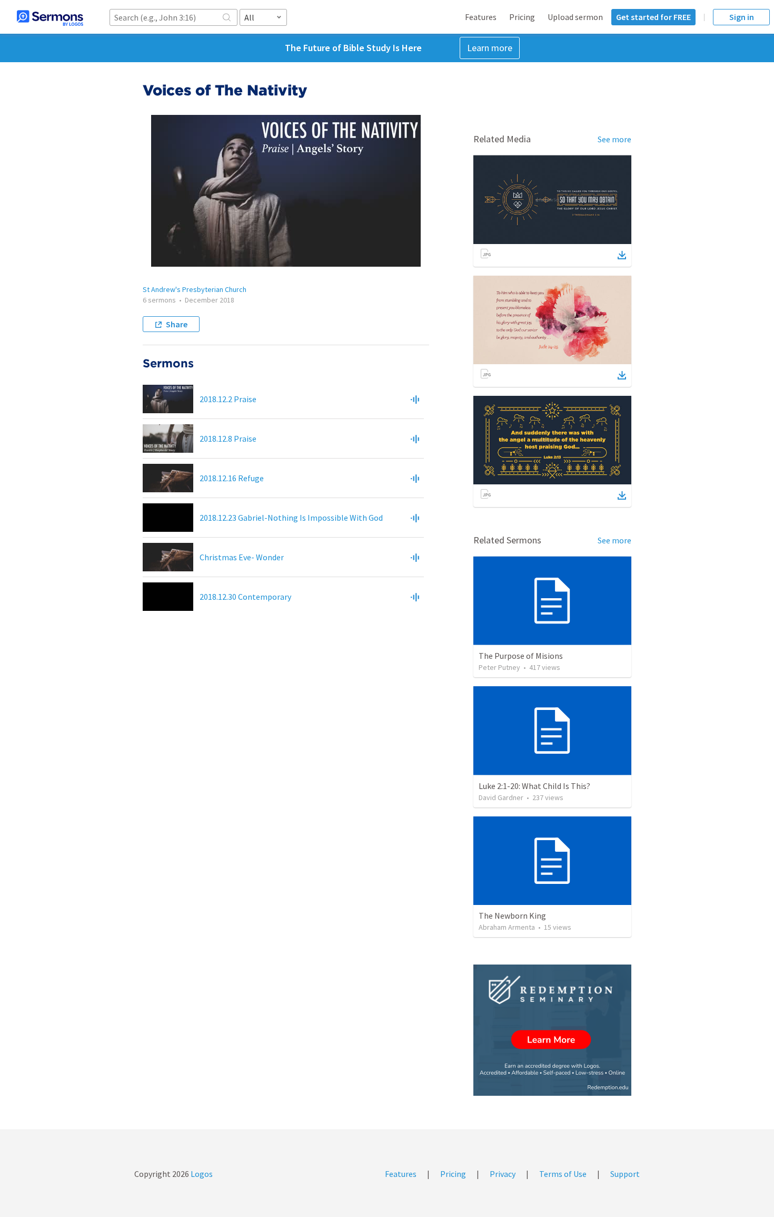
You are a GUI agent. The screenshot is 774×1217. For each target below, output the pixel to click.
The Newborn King (512, 915)
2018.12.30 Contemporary (245, 596)
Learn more (489, 48)
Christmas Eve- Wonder (242, 557)
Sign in (741, 17)
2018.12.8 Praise (228, 438)
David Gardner (501, 797)
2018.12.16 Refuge (232, 478)
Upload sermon (575, 17)
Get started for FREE (653, 17)
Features (481, 17)
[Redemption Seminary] (552, 1030)
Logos (201, 1174)
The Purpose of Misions (521, 655)
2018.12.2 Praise (228, 399)
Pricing (522, 17)
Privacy (502, 1174)
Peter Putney (499, 667)
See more (614, 139)
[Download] (622, 255)
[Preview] (415, 399)
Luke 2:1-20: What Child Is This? (534, 786)
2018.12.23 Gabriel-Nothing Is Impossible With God (291, 517)
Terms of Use (563, 1174)
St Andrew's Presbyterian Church (194, 289)
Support (625, 1174)
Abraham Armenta (507, 927)
